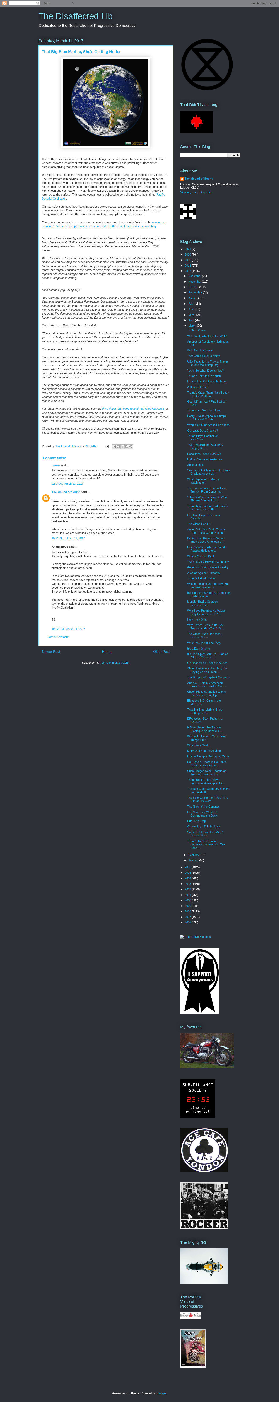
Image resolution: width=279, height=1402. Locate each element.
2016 (188, 867)
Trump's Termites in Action (204, 376)
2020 (188, 254)
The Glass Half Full (199, 523)
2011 (188, 895)
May (191, 314)
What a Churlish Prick (201, 556)
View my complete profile (196, 192)
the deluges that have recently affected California (133, 408)
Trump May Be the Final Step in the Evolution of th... (207, 508)
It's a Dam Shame (198, 648)
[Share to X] (122, 446)
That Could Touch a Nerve (203, 356)
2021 (188, 249)
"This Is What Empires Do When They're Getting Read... (207, 499)
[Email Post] (106, 446)
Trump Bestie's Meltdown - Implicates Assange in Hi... (206, 781)
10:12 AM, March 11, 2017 (68, 538)
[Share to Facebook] (126, 446)
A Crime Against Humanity (203, 573)
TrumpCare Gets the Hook (203, 410)
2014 (188, 878)
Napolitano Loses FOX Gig (204, 453)
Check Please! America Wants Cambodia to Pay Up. (206, 693)
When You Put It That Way (204, 643)
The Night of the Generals (203, 806)
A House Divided (197, 387)
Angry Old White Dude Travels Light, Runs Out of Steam (206, 531)
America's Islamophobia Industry (207, 567)
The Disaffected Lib (75, 16)
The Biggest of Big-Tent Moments (208, 677)
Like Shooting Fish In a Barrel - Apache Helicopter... (206, 549)
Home (106, 651)
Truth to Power (196, 330)
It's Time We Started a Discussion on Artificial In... (208, 594)
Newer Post (51, 651)
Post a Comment (58, 637)
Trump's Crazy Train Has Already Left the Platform (208, 394)
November (195, 281)
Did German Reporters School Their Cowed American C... (206, 540)
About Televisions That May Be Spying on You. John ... (207, 670)
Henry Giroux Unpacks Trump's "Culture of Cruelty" (207, 417)
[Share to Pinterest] (131, 446)
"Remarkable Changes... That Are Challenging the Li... (208, 472)
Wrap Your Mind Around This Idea (208, 424)
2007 (188, 917)
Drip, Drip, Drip (196, 821)
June (191, 309)
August (193, 298)
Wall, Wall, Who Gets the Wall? (207, 336)
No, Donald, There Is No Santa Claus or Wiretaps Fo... (206, 763)
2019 (188, 260)
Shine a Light (195, 464)
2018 (188, 265)
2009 (188, 905)
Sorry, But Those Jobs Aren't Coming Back (205, 834)
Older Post (161, 651)
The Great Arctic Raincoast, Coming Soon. (204, 635)
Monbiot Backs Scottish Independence (202, 603)
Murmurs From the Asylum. (204, 750)
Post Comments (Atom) (114, 662)
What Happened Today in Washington (203, 481)
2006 (188, 922)
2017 (188, 271)
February (194, 854)
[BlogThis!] (118, 446)
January (193, 860)
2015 (188, 872)
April (191, 320)
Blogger (161, 1393)
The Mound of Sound (66, 492)
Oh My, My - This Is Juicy (203, 826)
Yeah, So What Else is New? (205, 370)
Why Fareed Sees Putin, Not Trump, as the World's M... (205, 626)
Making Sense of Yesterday (204, 459)
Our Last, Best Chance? (202, 430)
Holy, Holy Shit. (197, 619)
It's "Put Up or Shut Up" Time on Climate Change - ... (207, 655)
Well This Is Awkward (200, 350)
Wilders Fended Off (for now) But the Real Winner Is (208, 585)
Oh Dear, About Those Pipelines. (207, 663)
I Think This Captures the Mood (207, 381)
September (195, 292)
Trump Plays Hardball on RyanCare (202, 437)
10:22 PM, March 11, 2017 (68, 629)
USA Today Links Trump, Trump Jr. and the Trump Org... (207, 363)
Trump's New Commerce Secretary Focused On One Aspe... (206, 844)
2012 (188, 889)
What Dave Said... (198, 745)
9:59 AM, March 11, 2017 (67, 483)
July (191, 303)
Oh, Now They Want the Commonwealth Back (202, 813)
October (193, 287)
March (192, 325)
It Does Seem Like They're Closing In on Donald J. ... (205, 729)
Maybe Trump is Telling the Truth (208, 756)
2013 (188, 883)
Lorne (56, 465)
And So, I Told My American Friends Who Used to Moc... (206, 684)
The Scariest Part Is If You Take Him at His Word (207, 799)
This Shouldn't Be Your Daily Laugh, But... (205, 446)
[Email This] (114, 446)
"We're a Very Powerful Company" (208, 561)
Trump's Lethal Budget (201, 578)
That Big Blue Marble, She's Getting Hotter (205, 711)
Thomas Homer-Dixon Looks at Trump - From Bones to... (206, 490)
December (195, 276)
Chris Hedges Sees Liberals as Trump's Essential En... (206, 772)
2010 (188, 900)
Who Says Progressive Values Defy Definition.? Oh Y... (206, 612)
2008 (188, 911)
